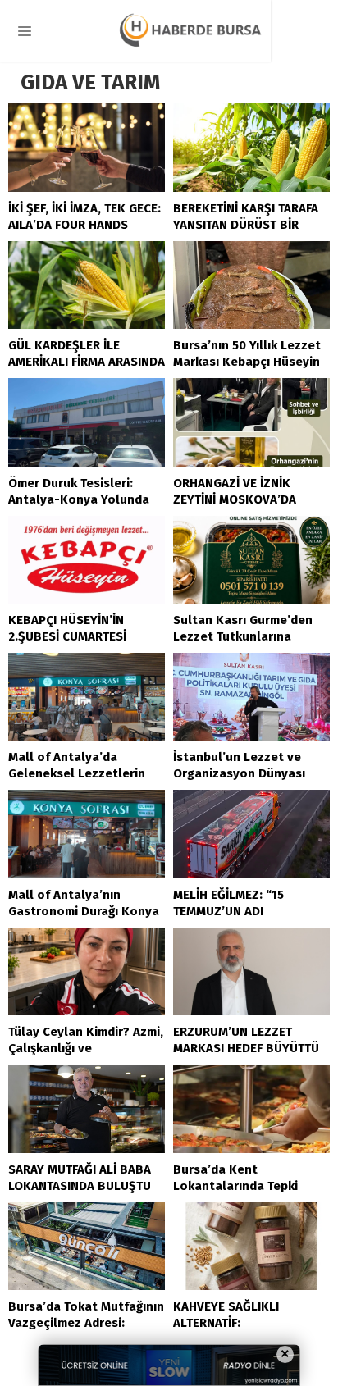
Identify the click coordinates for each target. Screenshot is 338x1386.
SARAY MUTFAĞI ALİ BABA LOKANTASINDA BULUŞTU (79, 1177)
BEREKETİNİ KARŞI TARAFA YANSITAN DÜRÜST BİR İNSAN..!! (245, 224)
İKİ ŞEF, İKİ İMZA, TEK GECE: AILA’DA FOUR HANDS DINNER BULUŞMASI (84, 224)
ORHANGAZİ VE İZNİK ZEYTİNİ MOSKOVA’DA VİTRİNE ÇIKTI (234, 499)
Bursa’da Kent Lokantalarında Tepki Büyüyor (235, 1186)
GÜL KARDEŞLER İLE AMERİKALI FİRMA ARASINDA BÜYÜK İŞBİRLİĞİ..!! (86, 361)
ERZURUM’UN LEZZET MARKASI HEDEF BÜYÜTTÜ (246, 1039)
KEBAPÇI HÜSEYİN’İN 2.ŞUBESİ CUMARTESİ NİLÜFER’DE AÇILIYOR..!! (73, 636)
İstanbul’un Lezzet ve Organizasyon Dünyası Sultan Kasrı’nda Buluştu (247, 773)
